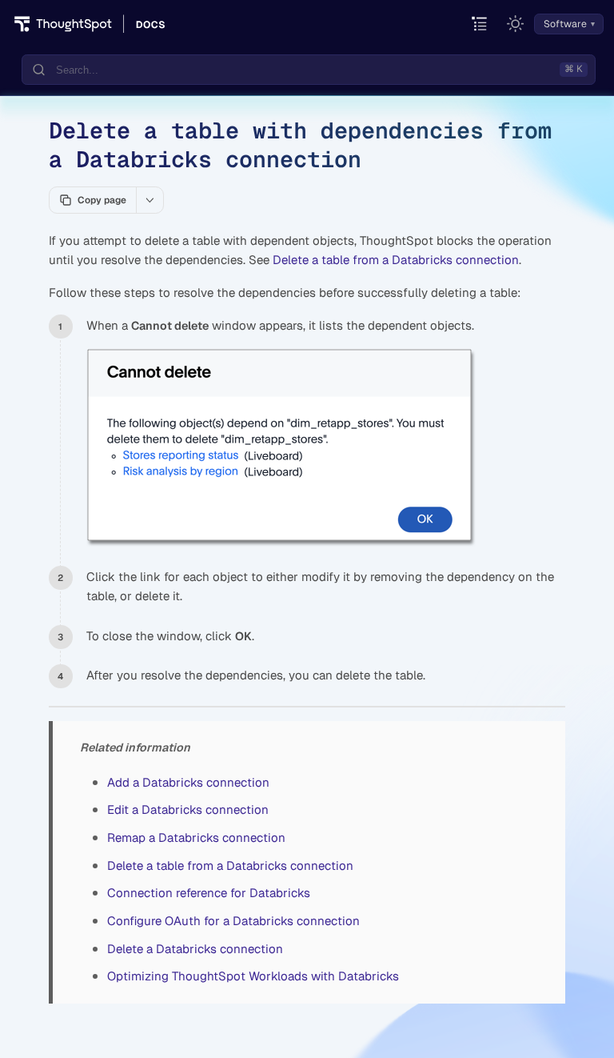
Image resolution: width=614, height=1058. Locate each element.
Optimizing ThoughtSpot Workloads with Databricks (253, 976)
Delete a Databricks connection (195, 948)
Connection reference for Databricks (208, 892)
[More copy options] (149, 200)
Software (565, 24)
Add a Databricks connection (188, 782)
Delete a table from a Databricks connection (396, 259)
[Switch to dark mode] (516, 24)
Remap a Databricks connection (196, 837)
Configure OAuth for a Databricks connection (233, 920)
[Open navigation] (480, 24)
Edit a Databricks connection (188, 809)
